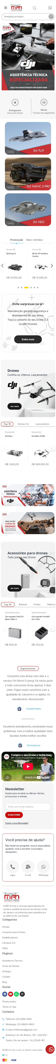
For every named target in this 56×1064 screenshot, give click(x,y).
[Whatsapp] (43, 866)
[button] (18, 287)
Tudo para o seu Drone (21, 557)
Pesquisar (51, 16)
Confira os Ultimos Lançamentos (27, 374)
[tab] (16, 240)
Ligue (12, 875)
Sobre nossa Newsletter (17, 823)
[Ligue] (12, 866)
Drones (13, 371)
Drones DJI (10, 249)
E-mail (28, 875)
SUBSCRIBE (14, 815)
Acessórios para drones (27, 553)
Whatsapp (43, 875)
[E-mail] (28, 866)
